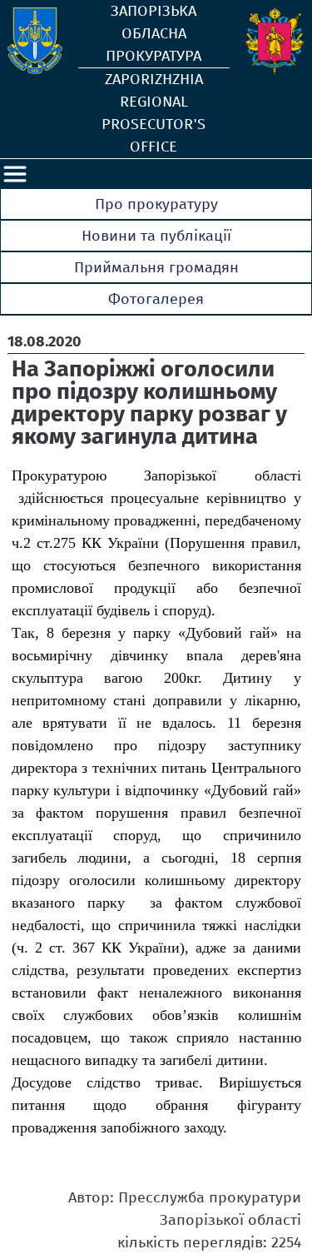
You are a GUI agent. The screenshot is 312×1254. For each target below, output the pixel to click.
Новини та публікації (156, 235)
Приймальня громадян (156, 267)
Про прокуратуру (156, 204)
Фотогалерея (156, 299)
